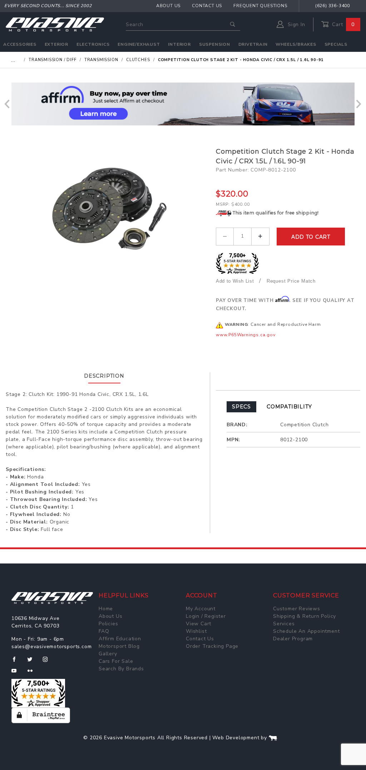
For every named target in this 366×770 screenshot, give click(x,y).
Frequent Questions (260, 6)
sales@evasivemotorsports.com (51, 646)
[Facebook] (17, 662)
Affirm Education (120, 638)
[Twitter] (32, 662)
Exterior (56, 44)
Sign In (295, 24)
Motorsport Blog (119, 646)
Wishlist (196, 631)
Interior (179, 44)
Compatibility (289, 406)
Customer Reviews (296, 608)
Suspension (214, 44)
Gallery (108, 653)
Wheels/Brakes (296, 44)
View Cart (198, 623)
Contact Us (207, 6)
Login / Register (206, 616)
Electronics (93, 44)
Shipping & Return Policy (304, 616)
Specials (336, 44)
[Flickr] (33, 673)
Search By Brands (121, 668)
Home (106, 608)
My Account (201, 608)
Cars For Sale (116, 661)
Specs (241, 406)
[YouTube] (17, 673)
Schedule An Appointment (306, 631)
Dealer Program (293, 638)
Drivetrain (253, 44)
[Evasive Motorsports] (55, 24)
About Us (168, 6)
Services (284, 623)
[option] (183, 104)
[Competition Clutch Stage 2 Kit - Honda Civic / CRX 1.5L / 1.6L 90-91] (108, 208)
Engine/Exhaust (139, 44)
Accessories (19, 44)
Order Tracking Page (212, 646)
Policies (108, 623)
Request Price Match (291, 281)
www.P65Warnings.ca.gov (246, 335)
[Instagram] (48, 662)
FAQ (104, 631)
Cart (342, 24)
